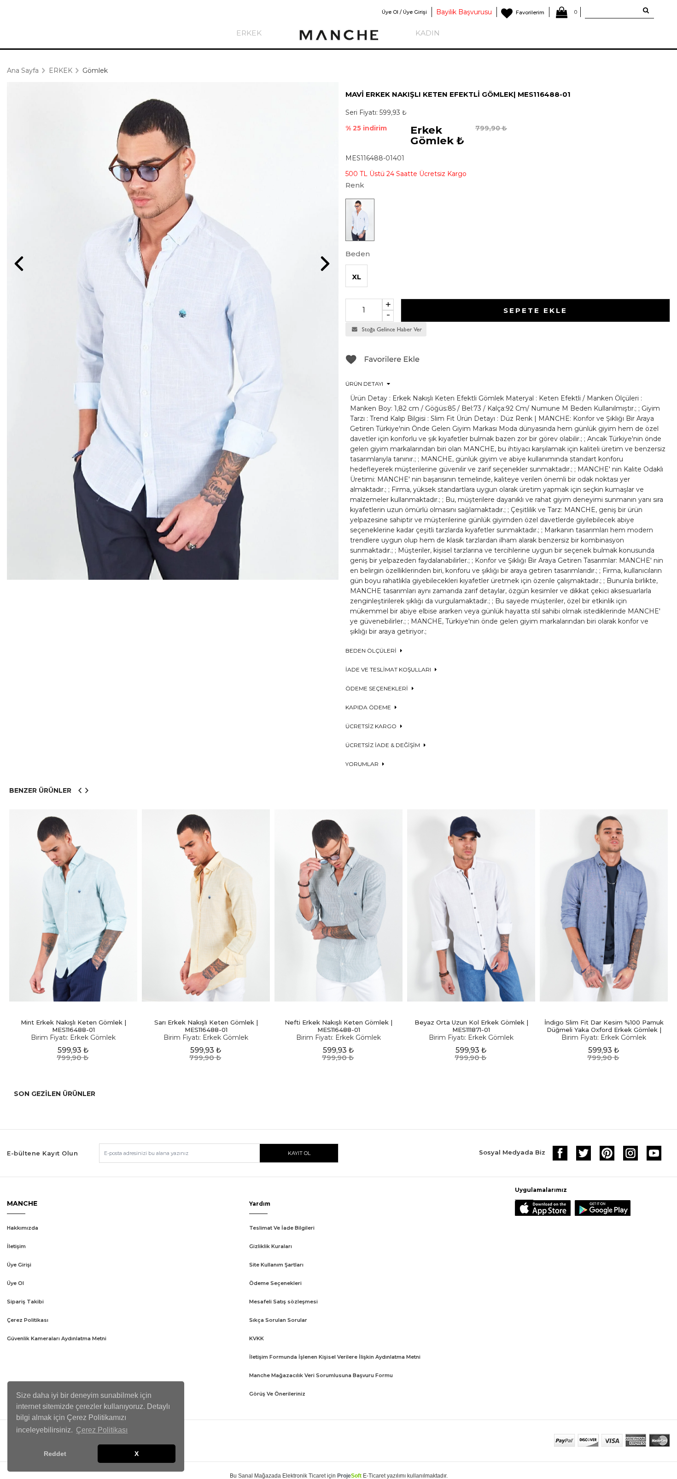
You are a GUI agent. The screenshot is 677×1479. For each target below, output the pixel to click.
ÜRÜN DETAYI (365, 383)
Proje (349, 1476)
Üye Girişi (19, 1264)
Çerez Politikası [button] (102, 1430)
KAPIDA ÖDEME (368, 707)
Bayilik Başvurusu (464, 12)
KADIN (427, 33)
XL (356, 276)
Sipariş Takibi (25, 1301)
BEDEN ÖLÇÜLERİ (371, 650)
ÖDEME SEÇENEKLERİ (377, 688)
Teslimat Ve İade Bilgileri (282, 1228)
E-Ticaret (374, 1476)
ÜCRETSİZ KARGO (371, 726)
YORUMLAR (362, 763)
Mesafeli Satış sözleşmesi (283, 1301)
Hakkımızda (22, 1228)
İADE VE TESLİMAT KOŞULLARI (388, 669)
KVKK (256, 1338)
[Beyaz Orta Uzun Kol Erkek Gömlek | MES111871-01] (471, 905)
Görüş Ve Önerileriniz (277, 1394)
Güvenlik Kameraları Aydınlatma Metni (56, 1338)
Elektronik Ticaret (304, 1476)
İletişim (16, 1246)
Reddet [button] (55, 1453)
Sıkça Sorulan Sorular (278, 1320)
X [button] (136, 1453)
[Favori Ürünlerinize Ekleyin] (382, 363)
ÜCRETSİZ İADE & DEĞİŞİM (383, 745)
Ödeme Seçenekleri (275, 1283)
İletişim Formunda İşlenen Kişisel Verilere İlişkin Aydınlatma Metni (334, 1357)
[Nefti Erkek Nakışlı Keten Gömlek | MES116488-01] (338, 905)
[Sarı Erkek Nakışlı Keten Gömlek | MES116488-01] (206, 905)
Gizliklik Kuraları (270, 1246)
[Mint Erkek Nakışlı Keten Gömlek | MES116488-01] (73, 905)
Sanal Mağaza (256, 1476)
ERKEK (249, 33)
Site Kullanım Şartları (276, 1264)
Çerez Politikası (27, 1320)
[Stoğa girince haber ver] (385, 334)
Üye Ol (15, 1283)
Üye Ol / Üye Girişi (404, 12)
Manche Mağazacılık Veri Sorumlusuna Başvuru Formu (321, 1375)
